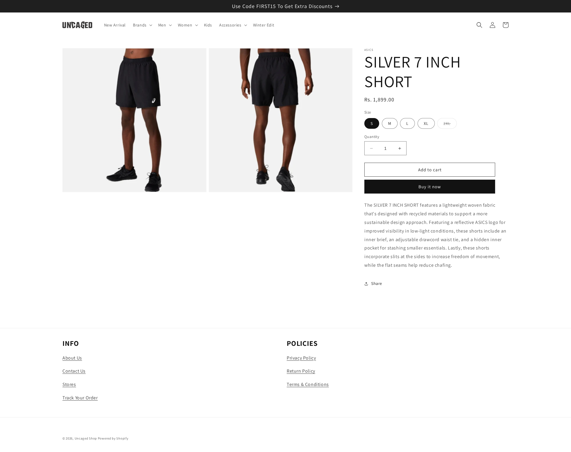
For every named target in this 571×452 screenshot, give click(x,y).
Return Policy (301, 371)
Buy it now (429, 186)
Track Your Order (80, 398)
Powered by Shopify (113, 438)
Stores (69, 384)
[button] (142, 25)
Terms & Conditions (308, 384)
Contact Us (74, 371)
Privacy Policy (301, 358)
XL (426, 123)
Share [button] (376, 283)
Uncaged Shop (86, 438)
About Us (72, 358)
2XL (450, 124)
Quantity (371, 136)
